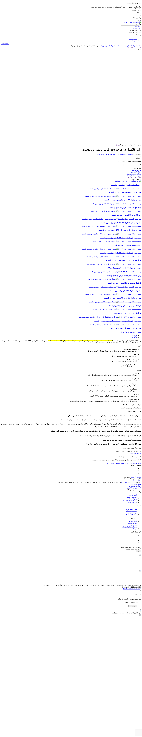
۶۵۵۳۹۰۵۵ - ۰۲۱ (126, 482)
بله (119, 145)
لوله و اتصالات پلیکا (122, 46)
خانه (140, 46)
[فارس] (136, 20)
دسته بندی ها (133, 39)
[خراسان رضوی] (136, 17)
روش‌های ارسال (132, 497)
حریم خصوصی (132, 513)
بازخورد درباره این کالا (134, 47)
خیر (116, 145)
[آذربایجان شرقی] (136, 10)
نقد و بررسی (133, 335)
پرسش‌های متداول (131, 514)
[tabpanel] (71, 672)
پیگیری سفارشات (131, 509)
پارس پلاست (137, 463)
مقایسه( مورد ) (135, 477)
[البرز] (136, 14)
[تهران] (136, 15)
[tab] (69, 335)
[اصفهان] (136, 12)
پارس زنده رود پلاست (127, 463)
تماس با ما (134, 41)
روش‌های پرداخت (131, 498)
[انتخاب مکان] (136, 9)
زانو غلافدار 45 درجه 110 (113, 463)
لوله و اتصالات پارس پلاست (107, 46)
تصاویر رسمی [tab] (133, 606)
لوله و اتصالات (133, 46)
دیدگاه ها (134, 337)
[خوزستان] (136, 18)
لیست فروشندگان (131, 511)
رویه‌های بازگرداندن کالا (129, 500)
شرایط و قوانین (132, 502)
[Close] (140, 609)
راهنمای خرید (133, 495)
